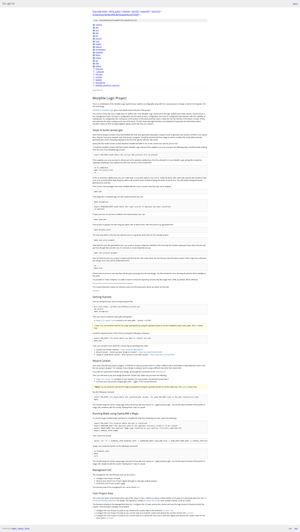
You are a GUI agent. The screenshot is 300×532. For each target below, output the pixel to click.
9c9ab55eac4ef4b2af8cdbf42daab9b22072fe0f (116, 14)
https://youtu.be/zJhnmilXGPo (132, 349)
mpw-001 (145, 11)
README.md (100, 83)
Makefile (99, 80)
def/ (97, 27)
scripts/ (98, 58)
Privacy (20, 528)
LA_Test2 (109, 518)
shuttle (126, 11)
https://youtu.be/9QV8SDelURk (150, 352)
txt (290, 528)
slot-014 (156, 11)
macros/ (99, 38)
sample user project (153, 500)
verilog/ (98, 66)
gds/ (97, 33)
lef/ (97, 36)
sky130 (135, 11)
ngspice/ (99, 47)
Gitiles (14, 528)
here (138, 487)
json (296, 528)
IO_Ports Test (168, 510)
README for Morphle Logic (103, 110)
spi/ (97, 61)
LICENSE (99, 77)
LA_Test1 (189, 513)
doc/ (97, 30)
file (196, 325)
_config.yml (100, 72)
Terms (27, 528)
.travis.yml (99, 69)
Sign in (295, 4)
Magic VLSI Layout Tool (105, 320)
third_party (114, 11)
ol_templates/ (101, 49)
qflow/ (98, 55)
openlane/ (99, 52)
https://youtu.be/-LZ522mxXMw (162, 354)
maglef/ (98, 44)
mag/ (97, 41)
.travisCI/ (99, 25)
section (185, 387)
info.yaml (99, 74)
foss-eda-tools (100, 11)
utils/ (97, 63)
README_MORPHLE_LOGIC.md (107, 85)
